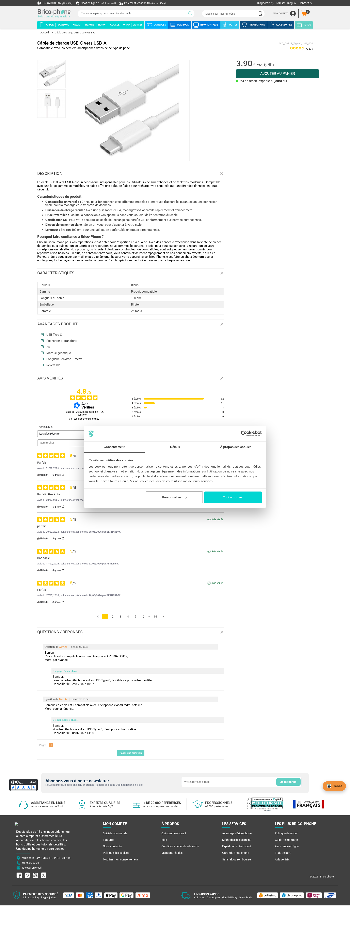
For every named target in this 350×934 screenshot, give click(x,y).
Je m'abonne (288, 781)
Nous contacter (112, 846)
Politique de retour (286, 833)
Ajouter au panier (277, 73)
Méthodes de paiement (236, 839)
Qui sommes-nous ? (173, 833)
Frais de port (283, 852)
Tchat (337, 786)
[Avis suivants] (163, 617)
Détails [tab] (175, 447)
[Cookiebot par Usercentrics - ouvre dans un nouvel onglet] (244, 434)
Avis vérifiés (282, 859)
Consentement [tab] (114, 447)
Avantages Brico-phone (237, 833)
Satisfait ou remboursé (236, 859)
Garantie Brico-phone (235, 852)
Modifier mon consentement (120, 859)
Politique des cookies (116, 852)
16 (155, 616)
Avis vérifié (217, 519)
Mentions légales (171, 852)
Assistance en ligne (287, 846)
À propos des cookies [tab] (235, 447)
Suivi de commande (115, 833)
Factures (108, 839)
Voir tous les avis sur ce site (84, 418)
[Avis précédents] (97, 616)
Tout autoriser (233, 497)
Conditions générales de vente (180, 846)
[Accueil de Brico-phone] (55, 13)
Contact (304, 3)
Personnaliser (172, 497)
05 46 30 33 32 (57, 3)
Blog (290, 3)
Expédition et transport (236, 846)
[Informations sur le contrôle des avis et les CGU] (102, 412)
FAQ (279, 3)
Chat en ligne (98, 3)
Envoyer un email (32, 867)
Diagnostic (264, 3)
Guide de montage (286, 839)
